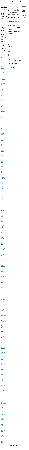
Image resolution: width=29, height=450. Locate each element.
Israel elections (2, 214)
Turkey (1, 408)
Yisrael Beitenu (2, 439)
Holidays (12, 4)
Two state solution (3, 409)
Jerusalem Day (19, 4)
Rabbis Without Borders (3, 362)
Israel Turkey (2, 236)
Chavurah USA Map (16, 4)
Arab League (2, 71)
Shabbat (2, 381)
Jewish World (2, 277)
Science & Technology (3, 375)
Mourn (1, 320)
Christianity (2, 107)
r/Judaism (2, 359)
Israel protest (2, 227)
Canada (1, 101)
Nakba (1, 327)
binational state (2, 95)
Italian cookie (2, 249)
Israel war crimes (2, 238)
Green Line (2, 162)
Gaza (1, 149)
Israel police (2, 226)
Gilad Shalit (2, 155)
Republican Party (2, 367)
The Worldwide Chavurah (14, 2)
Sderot (1, 376)
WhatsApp (2, 429)
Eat (1, 126)
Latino (1, 294)
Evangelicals (2, 139)
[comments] (10, 43)
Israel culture (2, 210)
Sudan (1, 397)
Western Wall (2, 428)
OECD (1, 337)
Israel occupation (2, 224)
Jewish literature (2, 272)
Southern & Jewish (3, 390)
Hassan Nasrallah (2, 168)
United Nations (2, 420)
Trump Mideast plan (3, 407)
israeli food (2, 244)
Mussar (1, 324)
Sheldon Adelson (2, 384)
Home (6, 4)
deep (1, 118)
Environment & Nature (3, 135)
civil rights (2, 109)
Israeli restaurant (2, 247)
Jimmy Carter (2, 283)
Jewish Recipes (2, 274)
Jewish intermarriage (3, 269)
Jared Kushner (2, 254)
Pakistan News (2, 342)
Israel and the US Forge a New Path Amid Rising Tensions (4, 22)
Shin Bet (2, 387)
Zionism (2, 442)
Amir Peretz (2, 63)
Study (1, 396)
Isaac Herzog (2, 199)
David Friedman (2, 116)
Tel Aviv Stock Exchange (3, 403)
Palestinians (2, 345)
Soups (1, 389)
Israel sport (2, 231)
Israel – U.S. (2, 205)
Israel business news (3, 208)
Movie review (2, 322)
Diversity (2, 123)
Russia (1, 370)
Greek (1, 161)
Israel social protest (3, 230)
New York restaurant (3, 331)
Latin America (2, 293)
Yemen (1, 436)
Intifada (2, 192)
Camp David (2, 100)
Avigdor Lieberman (3, 79)
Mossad (1, 319)
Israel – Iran (2, 204)
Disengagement (2, 122)
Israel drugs (2, 211)
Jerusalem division (3, 258)
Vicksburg (2, 423)
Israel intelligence (3, 221)
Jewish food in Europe (3, 266)
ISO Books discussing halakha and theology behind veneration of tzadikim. (17, 63)
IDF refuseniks (2, 188)
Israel (1, 203)
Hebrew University (3, 171)
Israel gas (2, 216)
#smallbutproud (2, 54)
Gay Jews (2, 148)
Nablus (1, 325)
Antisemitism (2, 68)
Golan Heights (2, 159)
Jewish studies (2, 276)
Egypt (1, 128)
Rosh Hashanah (2, 369)
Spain (1, 391)
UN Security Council (3, 414)
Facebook (2, 140)
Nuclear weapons (2, 336)
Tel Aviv (1, 402)
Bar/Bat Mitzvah (2, 85)
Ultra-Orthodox (2, 413)
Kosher (1, 291)
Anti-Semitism (2, 67)
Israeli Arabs (2, 241)
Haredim (2, 167)
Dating (10, 4)
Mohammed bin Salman (3, 315)
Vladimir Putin (2, 424)
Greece (1, 160)
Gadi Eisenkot (2, 146)
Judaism (1, 287)
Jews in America (2, 281)
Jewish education (2, 264)
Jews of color (2, 282)
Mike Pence (2, 310)
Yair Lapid (2, 434)
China (1, 106)
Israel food (2, 215)
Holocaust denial (2, 177)
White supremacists (3, 430)
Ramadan (2, 363)
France (1, 144)
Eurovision (2, 138)
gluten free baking (3, 157)
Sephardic (2, 380)
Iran (1, 193)
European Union (2, 137)
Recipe (1, 365)
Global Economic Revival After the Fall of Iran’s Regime (4, 16)
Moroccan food (2, 316)
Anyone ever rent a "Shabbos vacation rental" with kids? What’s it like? (11, 67)
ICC (1, 186)
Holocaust (2, 176)
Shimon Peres (2, 386)
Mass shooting (2, 302)
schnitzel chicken (2, 374)
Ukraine (1, 412)
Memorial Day (2, 303)
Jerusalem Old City (3, 260)
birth (1, 96)
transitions (2, 406)
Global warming (2, 156)
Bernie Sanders (2, 93)
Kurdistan (2, 292)
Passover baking (2, 347)
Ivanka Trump (2, 250)
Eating (8, 4)
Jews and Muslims (3, 280)
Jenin (1, 255)
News (1, 332)
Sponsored (2, 392)
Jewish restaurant (3, 275)
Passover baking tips (3, 348)
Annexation (2, 65)
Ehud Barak (2, 129)
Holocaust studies (3, 178)
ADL (1, 55)
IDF (1, 187)
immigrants (2, 189)
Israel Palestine (2, 225)
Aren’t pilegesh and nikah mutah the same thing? (11, 63)
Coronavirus (2, 112)
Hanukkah (2, 166)
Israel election (2, 213)
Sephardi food (2, 379)
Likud (1, 297)
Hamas (1, 165)
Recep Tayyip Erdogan (3, 364)
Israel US (2, 237)
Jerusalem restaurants (3, 261)
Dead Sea (2, 117)
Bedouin (2, 88)
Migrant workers (2, 309)
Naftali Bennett (2, 326)
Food (1, 143)
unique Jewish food (3, 417)
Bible (1, 94)
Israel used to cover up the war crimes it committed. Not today (3, 45)
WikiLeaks (2, 431)
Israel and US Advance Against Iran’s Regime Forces (4, 28)
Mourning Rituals (2, 321)
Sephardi (2, 378)
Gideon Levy (2, 154)
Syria (1, 400)
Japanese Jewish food (3, 253)
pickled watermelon (3, 352)
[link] (8, 43)
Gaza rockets (2, 151)
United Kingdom (2, 419)
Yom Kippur (2, 441)
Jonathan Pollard (2, 285)
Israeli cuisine (2, 242)
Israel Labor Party (3, 222)
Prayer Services (2, 356)
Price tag (2, 357)
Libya (1, 296)
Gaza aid (2, 150)
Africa (1, 56)
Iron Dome (2, 198)
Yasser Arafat (2, 435)
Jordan (1, 286)
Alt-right (2, 61)
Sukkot (1, 398)
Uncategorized (2, 415)
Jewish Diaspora (2, 263)
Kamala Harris (2, 288)
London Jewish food (3, 299)
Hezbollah (2, 173)
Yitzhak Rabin (2, 440)
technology (2, 401)
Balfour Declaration (3, 83)
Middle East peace (3, 308)
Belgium (2, 90)
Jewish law (2, 271)
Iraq (1, 197)
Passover (2, 346)
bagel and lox (2, 82)
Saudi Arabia (2, 373)
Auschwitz (2, 77)
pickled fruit (2, 351)
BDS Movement (2, 87)
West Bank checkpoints (3, 426)
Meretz (1, 304)
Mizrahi (1, 313)
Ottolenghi (2, 340)
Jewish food (2, 265)
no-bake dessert (2, 333)
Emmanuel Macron (3, 133)
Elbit (1, 132)
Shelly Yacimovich (3, 385)
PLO (1, 353)
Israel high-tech (2, 219)
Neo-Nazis (2, 330)
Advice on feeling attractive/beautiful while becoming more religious (18, 60)
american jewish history (3, 62)
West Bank (2, 425)
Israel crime (2, 209)
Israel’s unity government (3, 248)
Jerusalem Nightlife (3, 259)
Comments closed (2, 25)
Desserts (2, 120)
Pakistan (2, 341)
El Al (1, 131)
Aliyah (1, 60)
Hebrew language (2, 170)
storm (1, 395)
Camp (1, 99)
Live (1, 298)
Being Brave (2, 89)
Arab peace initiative (3, 72)
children (2, 105)
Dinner (1, 121)
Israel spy (2, 232)
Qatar (1, 358)
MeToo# (2, 305)
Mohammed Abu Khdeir (3, 314)
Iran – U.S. (2, 194)
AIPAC (1, 57)
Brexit (1, 98)
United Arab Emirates (3, 418)
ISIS (1, 200)
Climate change (2, 110)
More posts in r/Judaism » (19, 57)
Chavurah (2, 104)
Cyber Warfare (2, 115)
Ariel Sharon (2, 74)
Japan (1, 252)
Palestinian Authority (3, 343)
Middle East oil (2, 307)
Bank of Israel (2, 84)
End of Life (2, 134)
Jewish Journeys (2, 270)
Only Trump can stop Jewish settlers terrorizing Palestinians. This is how (4, 34)
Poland (1, 354)
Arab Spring (2, 73)
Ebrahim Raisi (2, 127)
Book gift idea (9, 59)
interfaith (2, 191)
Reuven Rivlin (2, 368)
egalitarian (17, 14)
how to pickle (2, 183)
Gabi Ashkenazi (2, 145)
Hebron (1, 172)
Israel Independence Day (3, 220)
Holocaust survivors (3, 179)
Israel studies (2, 233)
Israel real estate (2, 228)
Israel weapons (2, 239)
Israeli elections (2, 243)
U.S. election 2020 (3, 411)
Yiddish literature (2, 437)
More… (23, 19)
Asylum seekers (2, 76)
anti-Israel (2, 66)
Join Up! (22, 4)
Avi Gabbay (2, 78)
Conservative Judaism (3, 111)
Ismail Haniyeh (2, 202)
